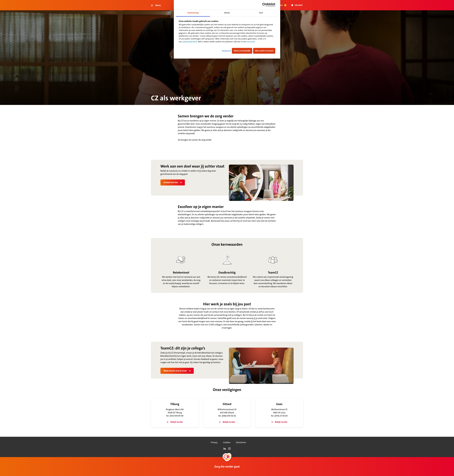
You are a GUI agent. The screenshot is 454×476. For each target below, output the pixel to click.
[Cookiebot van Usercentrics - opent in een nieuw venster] (265, 5)
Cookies (226, 442)
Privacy (214, 442)
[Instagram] (229, 448)
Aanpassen (226, 50)
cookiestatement (189, 41)
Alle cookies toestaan (264, 50)
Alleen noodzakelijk (242, 50)
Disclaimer (241, 442)
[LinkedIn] (224, 448)
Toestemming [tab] (193, 13)
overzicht (251, 41)
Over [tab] (261, 13)
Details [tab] (227, 13)
